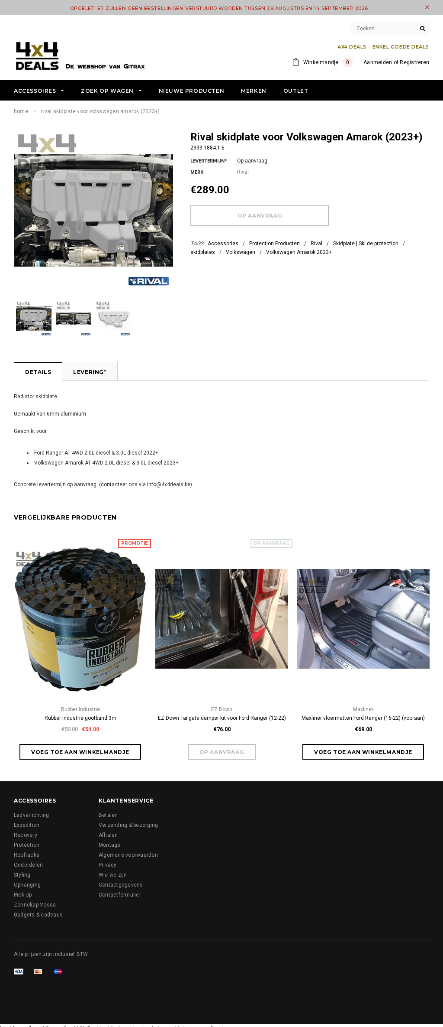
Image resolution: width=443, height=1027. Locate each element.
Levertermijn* (208, 161)
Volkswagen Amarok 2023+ (299, 252)
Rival (316, 243)
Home (21, 111)
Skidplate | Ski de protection (365, 243)
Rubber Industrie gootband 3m (80, 718)
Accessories (223, 243)
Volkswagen (240, 252)
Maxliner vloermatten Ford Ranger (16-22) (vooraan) (363, 718)
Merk (196, 172)
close (427, 7)
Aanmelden (377, 62)
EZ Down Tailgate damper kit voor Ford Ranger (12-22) (222, 718)
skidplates (202, 252)
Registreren (414, 62)
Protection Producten (274, 243)
